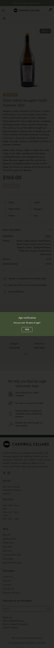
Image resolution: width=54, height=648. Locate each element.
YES (27, 329)
